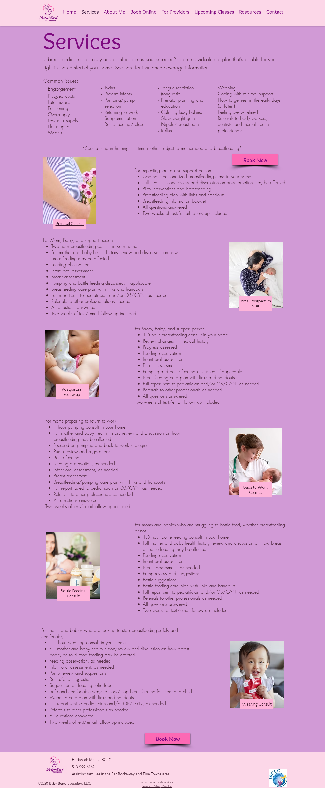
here (129, 67)
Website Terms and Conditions (157, 782)
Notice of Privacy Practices (157, 786)
